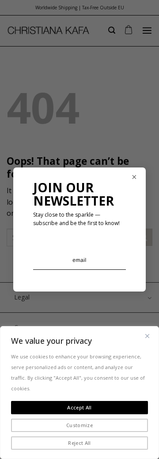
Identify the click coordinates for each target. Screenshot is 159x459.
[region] (79, 392)
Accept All (79, 407)
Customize (79, 425)
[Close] (147, 336)
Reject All (79, 443)
